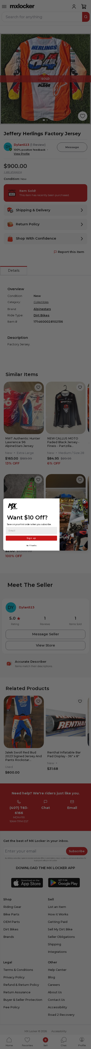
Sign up (31, 538)
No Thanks (31, 546)
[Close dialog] (84, 501)
